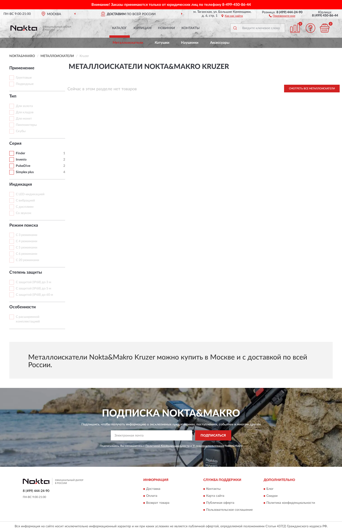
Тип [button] (12, 96)
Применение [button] (21, 68)
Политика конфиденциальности (290, 502)
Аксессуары (219, 42)
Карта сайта (215, 495)
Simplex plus (25, 172)
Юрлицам (142, 28)
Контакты (190, 28)
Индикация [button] (20, 184)
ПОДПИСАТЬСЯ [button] (213, 435)
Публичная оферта (220, 502)
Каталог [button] (119, 28)
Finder (20, 153)
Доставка (153, 489)
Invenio (21, 159)
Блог (270, 489)
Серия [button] (15, 143)
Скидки (272, 495)
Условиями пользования (208, 445)
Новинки (166, 28)
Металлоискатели (128, 42)
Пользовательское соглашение (229, 509)
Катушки (162, 42)
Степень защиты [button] (25, 272)
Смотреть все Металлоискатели (312, 88)
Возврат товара (157, 502)
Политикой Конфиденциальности (167, 445)
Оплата (151, 495)
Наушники (189, 42)
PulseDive (23, 166)
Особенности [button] (22, 307)
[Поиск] (235, 28)
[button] (282, 15)
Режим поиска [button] (23, 225)
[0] (324, 28)
